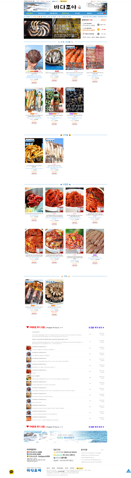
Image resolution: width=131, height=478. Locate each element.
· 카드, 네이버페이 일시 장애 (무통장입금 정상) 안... (91, 459)
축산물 (68, 16)
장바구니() (65, 13)
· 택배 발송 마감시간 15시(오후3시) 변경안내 (90, 455)
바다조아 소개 (41, 13)
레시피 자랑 (85, 16)
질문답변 (89, 13)
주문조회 (99, 1)
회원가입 (42, 1)
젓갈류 (53, 16)
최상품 (63, 16)
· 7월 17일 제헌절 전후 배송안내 (87, 457)
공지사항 (77, 13)
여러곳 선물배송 (93, 16)
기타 (58, 16)
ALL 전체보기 (27, 16)
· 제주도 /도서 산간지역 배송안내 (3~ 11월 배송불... (91, 452)
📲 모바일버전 (63, 1)
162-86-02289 (57, 472)
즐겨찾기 (94, 1)
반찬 (48, 16)
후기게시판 (101, 13)
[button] (78, 38)
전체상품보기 (29, 13)
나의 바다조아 (104, 1)
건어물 (43, 16)
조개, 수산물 (35, 16)
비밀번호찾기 (48, 1)
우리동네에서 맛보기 (102, 16)
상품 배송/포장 (53, 13)
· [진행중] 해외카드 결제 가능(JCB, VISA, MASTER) (91, 462)
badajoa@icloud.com (74, 471)
